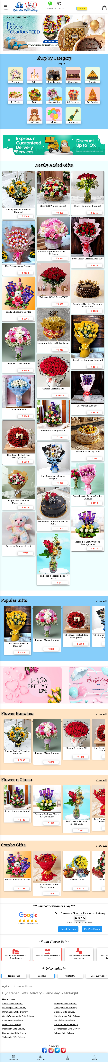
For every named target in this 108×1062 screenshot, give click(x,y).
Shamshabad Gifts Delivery (15, 1033)
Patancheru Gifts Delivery (66, 1024)
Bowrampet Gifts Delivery (14, 1007)
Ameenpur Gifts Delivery (65, 1003)
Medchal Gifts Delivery (64, 1020)
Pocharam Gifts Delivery (13, 1029)
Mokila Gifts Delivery (11, 1024)
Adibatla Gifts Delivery (12, 1003)
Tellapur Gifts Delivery (64, 1033)
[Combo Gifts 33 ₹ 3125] (76, 852)
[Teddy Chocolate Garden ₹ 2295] (18, 852)
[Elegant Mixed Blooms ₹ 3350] (47, 607)
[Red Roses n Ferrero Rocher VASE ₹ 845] (76, 787)
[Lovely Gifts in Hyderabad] (32, 702)
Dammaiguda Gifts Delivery (15, 1012)
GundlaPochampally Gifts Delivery (18, 1016)
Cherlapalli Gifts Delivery (65, 1007)
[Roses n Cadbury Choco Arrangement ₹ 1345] (47, 787)
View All (101, 601)
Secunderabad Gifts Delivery (67, 1029)
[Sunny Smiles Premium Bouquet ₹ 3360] (18, 720)
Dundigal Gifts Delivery (64, 1012)
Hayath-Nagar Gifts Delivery (67, 1016)
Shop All (61, 63)
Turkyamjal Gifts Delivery (13, 1037)
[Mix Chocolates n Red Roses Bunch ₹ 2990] (47, 852)
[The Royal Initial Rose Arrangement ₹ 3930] (76, 607)
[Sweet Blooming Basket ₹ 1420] (18, 787)
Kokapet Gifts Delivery (12, 1020)
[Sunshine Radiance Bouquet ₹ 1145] (18, 607)
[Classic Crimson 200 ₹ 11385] (76, 720)
